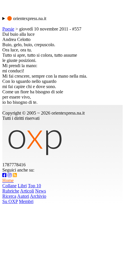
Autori (23, 196)
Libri (22, 185)
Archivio (38, 196)
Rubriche (10, 190)
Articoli (27, 190)
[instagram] (10, 175)
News (40, 190)
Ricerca (9, 196)
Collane (9, 185)
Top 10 (34, 185)
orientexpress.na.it (29, 18)
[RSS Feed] (15, 175)
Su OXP (10, 201)
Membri (26, 201)
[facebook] (4, 175)
